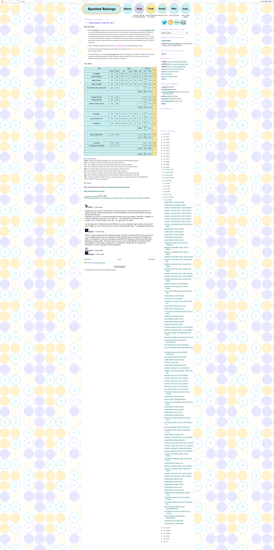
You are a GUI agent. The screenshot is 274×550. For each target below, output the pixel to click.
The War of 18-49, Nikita (171, 362)
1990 (164, 541)
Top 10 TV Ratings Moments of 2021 (173, 69)
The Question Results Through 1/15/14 (175, 357)
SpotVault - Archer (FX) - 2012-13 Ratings (176, 378)
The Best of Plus (167, 74)
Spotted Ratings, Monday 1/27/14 (174, 240)
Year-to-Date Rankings (174, 43)
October (167, 175)
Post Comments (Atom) (98, 263)
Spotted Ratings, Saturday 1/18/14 (174, 321)
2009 (164, 539)
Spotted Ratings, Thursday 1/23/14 (174, 295)
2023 (164, 142)
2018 (164, 156)
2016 (164, 162)
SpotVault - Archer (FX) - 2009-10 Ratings (176, 386)
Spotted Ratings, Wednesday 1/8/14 (101, 23)
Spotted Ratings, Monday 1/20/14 (174, 316)
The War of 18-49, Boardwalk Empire (175, 399)
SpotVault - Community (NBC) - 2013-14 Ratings (178, 466)
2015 (164, 164)
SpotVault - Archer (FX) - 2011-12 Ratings (176, 381)
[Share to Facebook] (105, 196)
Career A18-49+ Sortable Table (176, 66)
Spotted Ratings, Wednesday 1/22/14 (175, 306)
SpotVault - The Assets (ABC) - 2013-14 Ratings (178, 473)
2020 (164, 150)
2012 (164, 530)
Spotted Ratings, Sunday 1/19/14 (173, 319)
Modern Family (118, 198)
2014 (164, 167)
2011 (164, 533)
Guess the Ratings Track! (170, 76)
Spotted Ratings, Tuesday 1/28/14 (174, 229)
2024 (164, 139)
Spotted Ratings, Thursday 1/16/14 (174, 359)
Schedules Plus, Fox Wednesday (173, 523)
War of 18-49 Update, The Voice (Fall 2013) (176, 427)
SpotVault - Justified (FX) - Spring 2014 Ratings (178, 448)
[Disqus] (119, 230)
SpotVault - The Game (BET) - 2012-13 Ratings (177, 207)
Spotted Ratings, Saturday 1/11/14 (174, 409)
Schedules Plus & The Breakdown (177, 61)
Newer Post (87, 259)
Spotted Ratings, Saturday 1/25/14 (174, 234)
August (167, 180)
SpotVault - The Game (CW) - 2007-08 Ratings (177, 218)
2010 (164, 536)
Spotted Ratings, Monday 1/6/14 (173, 479)
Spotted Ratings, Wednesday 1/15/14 (175, 365)
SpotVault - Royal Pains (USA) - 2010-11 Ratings (178, 276)
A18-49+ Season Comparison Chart (177, 64)
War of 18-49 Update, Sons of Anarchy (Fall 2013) (178, 337)
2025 (164, 137)
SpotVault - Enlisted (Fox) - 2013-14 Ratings (177, 368)
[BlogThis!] (101, 196)
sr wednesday (129, 198)
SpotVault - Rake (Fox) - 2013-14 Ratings (176, 283)
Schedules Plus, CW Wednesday (173, 520)
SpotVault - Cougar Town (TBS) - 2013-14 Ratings (178, 443)
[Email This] (99, 196)
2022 (164, 145)
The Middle (147, 198)
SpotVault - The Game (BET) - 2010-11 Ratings (177, 213)
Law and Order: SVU (107, 198)
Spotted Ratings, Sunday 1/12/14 (173, 406)
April (166, 191)
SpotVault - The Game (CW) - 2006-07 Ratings (177, 221)
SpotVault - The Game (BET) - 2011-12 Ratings (177, 210)
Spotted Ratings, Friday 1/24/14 (173, 237)
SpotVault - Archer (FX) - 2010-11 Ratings (176, 383)
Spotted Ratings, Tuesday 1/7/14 (173, 463)
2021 (164, 148)
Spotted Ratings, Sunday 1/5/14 (173, 481)
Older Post (152, 259)
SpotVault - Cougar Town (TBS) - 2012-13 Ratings (178, 445)
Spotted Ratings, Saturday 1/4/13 (173, 484)
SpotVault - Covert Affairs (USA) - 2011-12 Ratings (178, 256)
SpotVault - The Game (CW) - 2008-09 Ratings (177, 216)
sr (123, 198)
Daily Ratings (167, 40)
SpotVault (105, 179)
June (166, 186)
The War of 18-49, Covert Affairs (173, 298)
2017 (164, 159)
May (166, 189)
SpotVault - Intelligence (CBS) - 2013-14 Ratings (178, 451)
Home (119, 259)
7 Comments (94, 196)
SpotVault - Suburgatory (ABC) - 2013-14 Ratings (178, 330)
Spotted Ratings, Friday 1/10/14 (173, 412)
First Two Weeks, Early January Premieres (176, 345)
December (168, 169)
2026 (164, 134)
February (167, 197)
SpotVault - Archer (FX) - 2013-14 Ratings (176, 375)
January (167, 200)
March (166, 194)
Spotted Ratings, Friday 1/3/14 (173, 487)
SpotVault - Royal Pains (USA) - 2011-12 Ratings (178, 273)
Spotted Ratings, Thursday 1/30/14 (174, 202)
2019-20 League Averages (170, 71)
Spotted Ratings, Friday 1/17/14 (173, 324)
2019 (164, 153)
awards (91, 198)
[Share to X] (103, 196)
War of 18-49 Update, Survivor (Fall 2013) (176, 389)
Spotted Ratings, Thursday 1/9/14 (174, 434)
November (168, 172)
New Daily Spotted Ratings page (119, 187)
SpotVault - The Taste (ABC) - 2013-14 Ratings (177, 476)
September (168, 178)
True (154, 70)
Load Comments (119, 267)
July (166, 183)
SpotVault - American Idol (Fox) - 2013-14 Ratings (178, 327)
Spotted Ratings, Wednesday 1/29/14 (175, 205)
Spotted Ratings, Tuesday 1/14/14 (174, 396)
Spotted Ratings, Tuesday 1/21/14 (174, 308)
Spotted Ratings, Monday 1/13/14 (174, 415)
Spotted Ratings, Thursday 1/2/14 (174, 490)
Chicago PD (97, 198)
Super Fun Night (138, 198)
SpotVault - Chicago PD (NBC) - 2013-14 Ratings (178, 437)
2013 (164, 528)
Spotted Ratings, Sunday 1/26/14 (173, 231)
